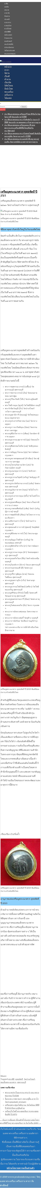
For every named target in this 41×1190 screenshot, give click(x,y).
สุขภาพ (6, 10)
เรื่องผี (7, 76)
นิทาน (7, 73)
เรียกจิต (7, 82)
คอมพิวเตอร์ (8, 41)
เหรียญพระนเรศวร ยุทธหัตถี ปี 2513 (19, 193)
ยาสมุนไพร (7, 25)
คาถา (6, 70)
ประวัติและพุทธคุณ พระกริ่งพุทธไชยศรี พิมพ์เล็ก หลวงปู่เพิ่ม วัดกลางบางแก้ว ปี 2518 (22, 134)
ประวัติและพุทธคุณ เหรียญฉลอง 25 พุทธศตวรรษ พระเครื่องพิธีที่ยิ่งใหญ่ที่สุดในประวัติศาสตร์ (19, 128)
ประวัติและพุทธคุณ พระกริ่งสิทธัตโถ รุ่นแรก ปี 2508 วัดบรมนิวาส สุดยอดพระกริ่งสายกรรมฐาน (22, 121)
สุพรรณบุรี (21, 1082)
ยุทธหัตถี (19, 1079)
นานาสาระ (7, 22)
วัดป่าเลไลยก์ (29, 1079)
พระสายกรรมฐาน (9, 53)
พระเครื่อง (8, 92)
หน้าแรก (8, 67)
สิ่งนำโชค (8, 89)
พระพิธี (11, 1079)
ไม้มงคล (8, 98)
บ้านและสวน (8, 38)
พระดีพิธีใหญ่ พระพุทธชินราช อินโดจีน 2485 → (20, 1123)
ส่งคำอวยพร (8, 35)
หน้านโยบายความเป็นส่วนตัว (20, 1168)
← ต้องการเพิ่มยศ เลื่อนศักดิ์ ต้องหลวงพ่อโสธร (19, 1120)
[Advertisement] (20, 166)
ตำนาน (7, 79)
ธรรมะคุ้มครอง (9, 47)
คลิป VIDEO (7, 31)
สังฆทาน (7, 16)
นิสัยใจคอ (8, 85)
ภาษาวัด (7, 13)
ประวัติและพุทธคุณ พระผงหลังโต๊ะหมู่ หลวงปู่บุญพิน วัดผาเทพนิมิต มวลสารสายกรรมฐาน (21, 140)
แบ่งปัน (6, 7)
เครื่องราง (8, 95)
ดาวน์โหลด (7, 28)
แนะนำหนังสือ (8, 44)
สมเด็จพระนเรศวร (8, 1082)
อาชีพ (6, 3)
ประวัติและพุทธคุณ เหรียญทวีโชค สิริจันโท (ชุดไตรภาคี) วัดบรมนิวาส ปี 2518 (22, 115)
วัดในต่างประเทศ (9, 50)
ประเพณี (7, 19)
